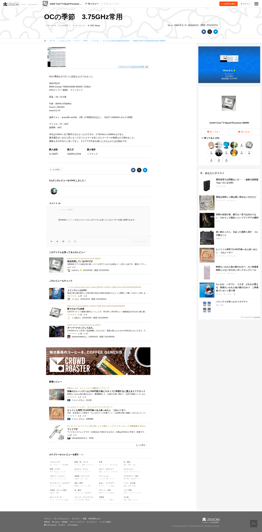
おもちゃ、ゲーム (81, 469)
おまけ (126, 472)
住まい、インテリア (106, 483)
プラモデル (114, 472)
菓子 (89, 486)
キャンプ (53, 478)
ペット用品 (110, 486)
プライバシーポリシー (77, 522)
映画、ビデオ (55, 469)
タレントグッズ (56, 497)
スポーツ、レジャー (57, 476)
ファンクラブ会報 (62, 500)
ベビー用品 (128, 490)
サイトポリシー (92, 522)
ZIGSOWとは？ (94, 519)
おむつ (126, 493)
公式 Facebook (51, 525)
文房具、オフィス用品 (58, 490)
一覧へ (81, 455)
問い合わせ (56, 522)
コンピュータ (55, 462)
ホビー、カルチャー (106, 469)
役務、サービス (133, 500)
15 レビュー (92, 4)
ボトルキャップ (134, 472)
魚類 (125, 486)
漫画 (125, 465)
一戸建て (111, 500)
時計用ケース (135, 478)
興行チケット (103, 493)
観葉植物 (88, 493)
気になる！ (245, 131)
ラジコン (106, 472)
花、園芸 (77, 490)
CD (100, 465)
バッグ (111, 478)
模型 (100, 472)
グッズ (63, 472)
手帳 (57, 493)
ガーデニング (79, 493)
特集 (84, 519)
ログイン (70, 220)
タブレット (57, 465)
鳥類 (133, 486)
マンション (103, 500)
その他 (126, 497)
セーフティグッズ (135, 493)
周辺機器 (65, 465)
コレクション (129, 469)
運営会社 (47, 522)
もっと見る (141, 445)
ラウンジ (47, 519)
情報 (125, 500)
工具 (86, 478)
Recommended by (247, 317)
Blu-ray (56, 472)
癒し (60, 486)
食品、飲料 (78, 483)
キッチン (77, 465)
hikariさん (179, 25)
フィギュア (78, 472)
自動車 (76, 478)
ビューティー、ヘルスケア (60, 483)
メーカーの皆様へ (105, 522)
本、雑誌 (127, 462)
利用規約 (65, 522)
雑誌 (129, 465)
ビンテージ (87, 472)
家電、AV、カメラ (81, 462)
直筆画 (87, 500)
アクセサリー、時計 (131, 476)
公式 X (62, 525)
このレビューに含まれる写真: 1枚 (133, 67)
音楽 (100, 462)
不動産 (101, 497)
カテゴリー (76, 519)
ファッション (104, 476)
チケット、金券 (105, 490)
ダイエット (53, 486)
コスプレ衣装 (79, 500)
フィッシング (61, 478)
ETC (81, 479)
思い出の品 (114, 465)
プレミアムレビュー (61, 519)
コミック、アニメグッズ (83, 497)
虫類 (129, 486)
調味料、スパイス (80, 486)
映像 (83, 465)
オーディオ (90, 465)
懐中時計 (127, 478)
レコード (105, 465)
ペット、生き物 (129, 483)
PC (51, 465)
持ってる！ (214, 131)
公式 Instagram (72, 525)
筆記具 (52, 493)
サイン (52, 500)
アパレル (102, 478)
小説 (133, 465)
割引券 (111, 493)
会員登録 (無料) (229, 4)
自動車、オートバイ (81, 476)
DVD (51, 472)
